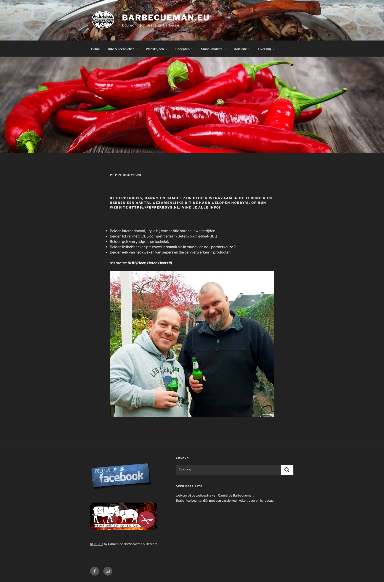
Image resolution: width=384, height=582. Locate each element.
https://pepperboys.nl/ (155, 207)
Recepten (182, 49)
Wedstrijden (155, 49)
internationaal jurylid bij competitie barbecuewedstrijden (168, 231)
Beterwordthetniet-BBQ (197, 236)
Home (95, 49)
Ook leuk (240, 49)
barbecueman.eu (166, 17)
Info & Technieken (121, 49)
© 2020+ (96, 544)
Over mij (264, 49)
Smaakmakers (211, 49)
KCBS (144, 236)
